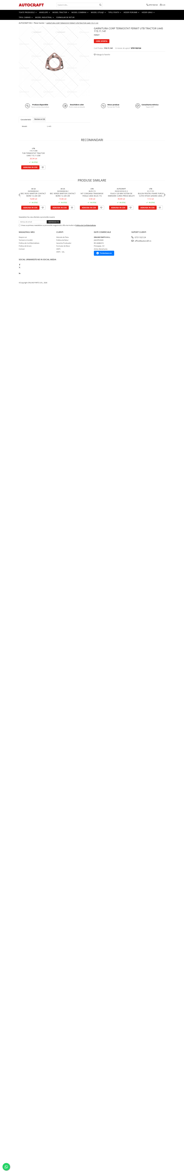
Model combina (79, 12)
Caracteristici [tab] (26, 119)
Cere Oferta (101, 41)
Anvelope (43, 12)
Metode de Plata (62, 237)
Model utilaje (97, 12)
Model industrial (43, 17)
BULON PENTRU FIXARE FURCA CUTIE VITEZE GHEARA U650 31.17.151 (150, 194)
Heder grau (147, 12)
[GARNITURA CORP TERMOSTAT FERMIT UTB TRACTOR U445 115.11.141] (54, 61)
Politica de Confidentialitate (85, 225)
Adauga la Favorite (103, 54)
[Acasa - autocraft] (31, 5)
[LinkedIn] (19, 273)
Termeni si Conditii (26, 240)
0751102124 (140, 237)
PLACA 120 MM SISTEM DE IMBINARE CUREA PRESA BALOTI (121, 194)
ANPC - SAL (60, 252)
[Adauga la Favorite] (43, 167)
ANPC (58, 249)
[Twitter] (19, 267)
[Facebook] (19, 264)
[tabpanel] (54, 61)
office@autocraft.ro (142, 241)
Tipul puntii (114, 12)
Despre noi (23, 237)
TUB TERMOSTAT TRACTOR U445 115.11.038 (33, 154)
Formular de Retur (65, 17)
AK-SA (33, 189)
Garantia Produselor (63, 243)
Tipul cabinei (25, 17)
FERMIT (97, 35)
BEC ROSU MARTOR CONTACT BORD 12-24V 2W (33, 194)
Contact (22, 249)
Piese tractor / (40, 23)
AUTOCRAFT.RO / (26, 23)
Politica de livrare (25, 246)
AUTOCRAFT (121, 189)
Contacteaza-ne (106, 253)
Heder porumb (131, 12)
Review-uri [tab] (39, 119)
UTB (33, 148)
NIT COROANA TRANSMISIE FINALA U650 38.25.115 (92, 194)
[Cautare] (100, 5)
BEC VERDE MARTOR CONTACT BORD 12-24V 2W (63, 194)
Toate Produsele (27, 12)
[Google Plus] (19, 270)
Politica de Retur (62, 240)
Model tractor (59, 12)
